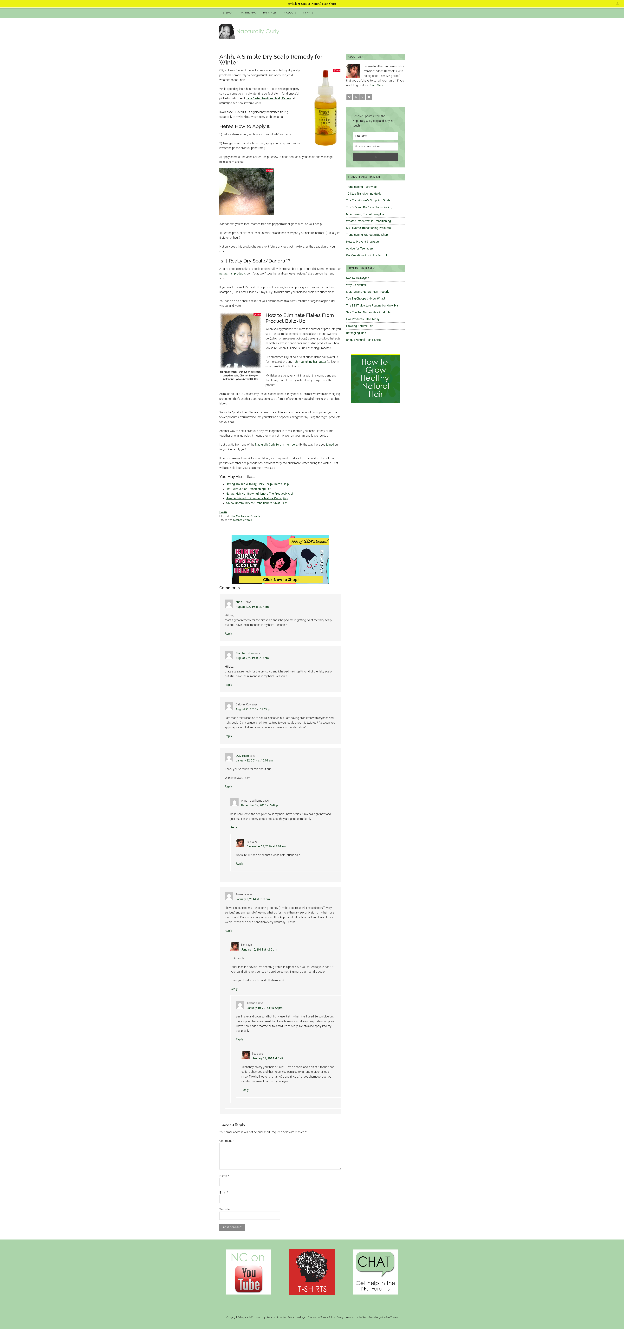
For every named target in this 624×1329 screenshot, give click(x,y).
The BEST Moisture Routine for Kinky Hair (372, 305)
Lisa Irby (270, 1317)
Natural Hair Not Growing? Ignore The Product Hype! (259, 493)
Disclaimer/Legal (297, 1317)
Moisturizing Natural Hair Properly (367, 291)
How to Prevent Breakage (362, 241)
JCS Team (242, 755)
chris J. (240, 602)
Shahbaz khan (245, 653)
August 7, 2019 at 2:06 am (252, 658)
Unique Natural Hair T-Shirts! (364, 339)
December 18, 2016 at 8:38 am (266, 846)
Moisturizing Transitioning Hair (365, 214)
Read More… (377, 85)
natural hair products (232, 273)
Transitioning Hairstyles (361, 186)
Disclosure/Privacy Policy (321, 1317)
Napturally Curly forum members (276, 444)
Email (223, 1192)
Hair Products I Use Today (362, 319)
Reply (228, 633)
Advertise (281, 1317)
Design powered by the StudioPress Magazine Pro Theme (367, 1317)
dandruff (237, 520)
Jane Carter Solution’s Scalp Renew (268, 98)
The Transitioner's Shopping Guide (368, 200)
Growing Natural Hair (359, 326)
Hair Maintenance (241, 516)
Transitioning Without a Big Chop (367, 234)
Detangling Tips (356, 333)
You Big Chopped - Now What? (365, 298)
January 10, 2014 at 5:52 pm (265, 1008)
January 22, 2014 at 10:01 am (254, 760)
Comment (226, 1140)
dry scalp (247, 520)
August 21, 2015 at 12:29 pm (254, 709)
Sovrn (223, 512)
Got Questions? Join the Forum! (366, 255)
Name (224, 1175)
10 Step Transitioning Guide (364, 193)
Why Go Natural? (356, 285)
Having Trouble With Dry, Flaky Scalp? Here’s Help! (258, 484)
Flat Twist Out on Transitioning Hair (248, 489)
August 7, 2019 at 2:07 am (252, 606)
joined (330, 444)
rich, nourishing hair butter (309, 361)
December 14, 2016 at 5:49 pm (260, 805)
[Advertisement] (345, 31)
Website (224, 1209)
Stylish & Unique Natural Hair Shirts (312, 3)
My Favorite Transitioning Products (368, 228)
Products (255, 516)
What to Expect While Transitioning (368, 221)
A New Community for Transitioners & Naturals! (256, 503)
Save (338, 70)
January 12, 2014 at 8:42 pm (270, 1058)
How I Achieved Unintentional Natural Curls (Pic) (257, 498)
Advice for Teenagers (360, 248)
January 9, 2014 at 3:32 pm (253, 899)
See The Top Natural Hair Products (368, 312)
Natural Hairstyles (357, 278)
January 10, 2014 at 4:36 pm (259, 949)
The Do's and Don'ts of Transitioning (369, 207)
